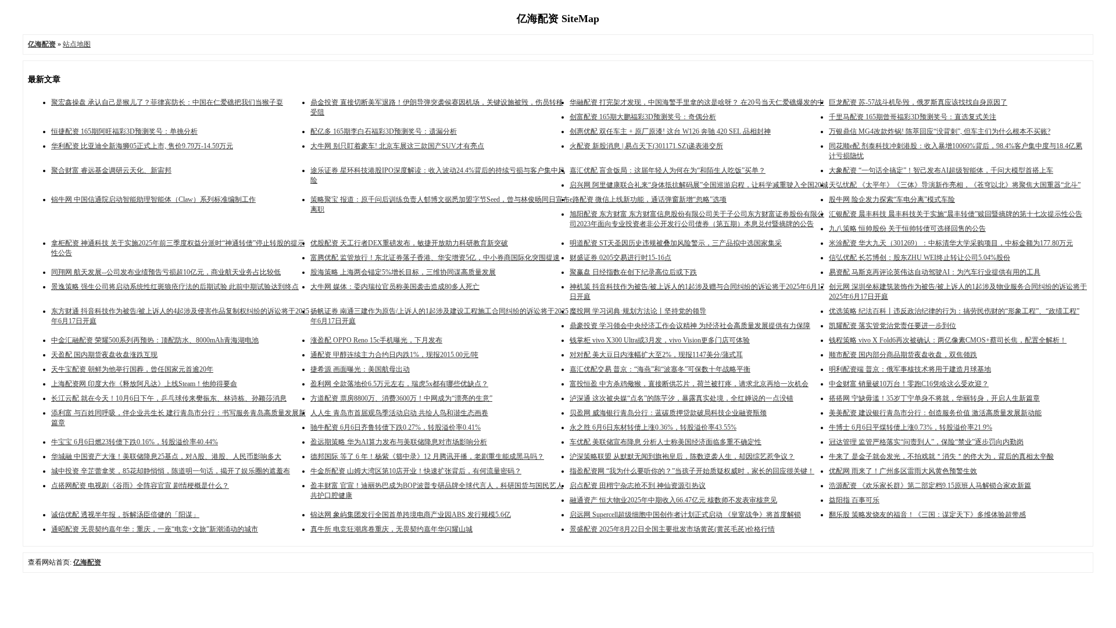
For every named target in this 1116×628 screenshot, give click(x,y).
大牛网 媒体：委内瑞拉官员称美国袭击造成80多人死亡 (395, 287)
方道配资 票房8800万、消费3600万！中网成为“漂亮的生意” (401, 398)
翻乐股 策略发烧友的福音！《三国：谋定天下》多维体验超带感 (927, 515)
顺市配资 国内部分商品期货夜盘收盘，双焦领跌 (903, 355)
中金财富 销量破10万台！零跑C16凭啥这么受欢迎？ (909, 384)
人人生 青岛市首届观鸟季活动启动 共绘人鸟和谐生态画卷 (399, 413)
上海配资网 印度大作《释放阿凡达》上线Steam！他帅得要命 (144, 384)
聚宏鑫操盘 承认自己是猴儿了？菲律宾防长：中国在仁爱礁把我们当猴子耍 (167, 102)
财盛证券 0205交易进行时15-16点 (620, 258)
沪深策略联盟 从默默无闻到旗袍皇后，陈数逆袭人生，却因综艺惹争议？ (682, 456)
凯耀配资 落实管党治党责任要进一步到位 (892, 326)
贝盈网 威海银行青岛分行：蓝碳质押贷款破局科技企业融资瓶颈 (668, 413)
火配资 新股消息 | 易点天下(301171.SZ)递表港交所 (646, 146)
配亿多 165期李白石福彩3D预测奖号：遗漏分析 (383, 131)
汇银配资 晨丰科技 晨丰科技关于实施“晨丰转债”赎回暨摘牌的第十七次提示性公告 (955, 214)
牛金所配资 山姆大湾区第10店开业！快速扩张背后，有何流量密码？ (415, 471)
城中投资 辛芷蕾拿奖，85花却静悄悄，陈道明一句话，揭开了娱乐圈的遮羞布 (170, 471)
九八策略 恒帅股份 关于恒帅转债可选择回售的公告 (907, 228)
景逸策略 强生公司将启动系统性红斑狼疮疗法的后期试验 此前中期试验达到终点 (175, 287)
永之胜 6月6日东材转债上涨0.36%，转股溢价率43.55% (653, 427)
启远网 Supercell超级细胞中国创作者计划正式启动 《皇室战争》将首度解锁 (685, 515)
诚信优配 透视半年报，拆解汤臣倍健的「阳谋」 (125, 515)
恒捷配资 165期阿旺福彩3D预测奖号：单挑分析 (124, 131)
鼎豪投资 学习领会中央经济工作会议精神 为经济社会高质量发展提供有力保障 (690, 326)
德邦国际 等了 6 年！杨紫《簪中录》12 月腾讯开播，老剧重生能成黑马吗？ (427, 456)
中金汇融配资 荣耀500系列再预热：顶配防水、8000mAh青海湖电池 (155, 340)
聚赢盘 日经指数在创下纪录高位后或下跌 (633, 272)
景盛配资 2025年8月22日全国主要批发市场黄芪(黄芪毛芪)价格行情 (672, 529)
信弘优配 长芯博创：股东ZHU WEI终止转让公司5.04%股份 (919, 258)
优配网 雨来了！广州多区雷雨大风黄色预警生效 (903, 471)
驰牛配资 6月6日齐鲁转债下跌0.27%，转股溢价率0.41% (395, 427)
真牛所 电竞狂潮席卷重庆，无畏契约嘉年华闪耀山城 (391, 529)
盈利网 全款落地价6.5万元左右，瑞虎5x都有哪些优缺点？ (399, 384)
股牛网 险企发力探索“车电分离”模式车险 (892, 199)
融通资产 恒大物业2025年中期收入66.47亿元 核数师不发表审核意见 (673, 500)
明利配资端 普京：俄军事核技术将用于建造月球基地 (910, 369)
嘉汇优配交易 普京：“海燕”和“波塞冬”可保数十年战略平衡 (660, 369)
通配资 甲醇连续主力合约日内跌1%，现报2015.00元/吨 (394, 355)
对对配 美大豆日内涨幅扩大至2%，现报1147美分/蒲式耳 (656, 355)
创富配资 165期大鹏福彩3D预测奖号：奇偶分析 (643, 117)
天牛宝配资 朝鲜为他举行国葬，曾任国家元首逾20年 (132, 369)
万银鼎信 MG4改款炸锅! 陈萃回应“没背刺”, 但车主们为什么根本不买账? (939, 131)
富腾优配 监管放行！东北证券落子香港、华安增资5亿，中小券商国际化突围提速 (435, 258)
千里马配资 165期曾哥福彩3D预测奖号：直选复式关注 (912, 117)
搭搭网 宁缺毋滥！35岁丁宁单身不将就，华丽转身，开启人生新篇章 (934, 398)
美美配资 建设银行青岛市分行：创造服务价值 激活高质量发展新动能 (935, 413)
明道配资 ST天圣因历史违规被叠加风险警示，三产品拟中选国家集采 (676, 243)
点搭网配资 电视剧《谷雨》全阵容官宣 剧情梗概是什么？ (140, 485)
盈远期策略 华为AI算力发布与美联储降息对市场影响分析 (398, 442)
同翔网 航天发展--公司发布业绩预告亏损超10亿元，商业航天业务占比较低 (166, 272)
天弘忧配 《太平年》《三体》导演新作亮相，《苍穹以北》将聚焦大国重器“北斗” (955, 185)
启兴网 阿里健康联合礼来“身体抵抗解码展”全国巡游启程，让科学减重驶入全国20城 (699, 185)
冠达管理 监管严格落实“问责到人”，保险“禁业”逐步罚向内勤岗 (926, 442)
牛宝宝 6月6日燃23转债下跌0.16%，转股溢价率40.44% (134, 442)
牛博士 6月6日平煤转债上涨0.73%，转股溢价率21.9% (910, 427)
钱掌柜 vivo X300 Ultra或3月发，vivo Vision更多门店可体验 (660, 340)
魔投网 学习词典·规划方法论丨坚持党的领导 (638, 311)
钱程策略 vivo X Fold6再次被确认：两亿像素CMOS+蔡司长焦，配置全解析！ (948, 340)
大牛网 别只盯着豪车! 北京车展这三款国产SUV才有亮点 (397, 146)
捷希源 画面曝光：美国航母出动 (360, 369)
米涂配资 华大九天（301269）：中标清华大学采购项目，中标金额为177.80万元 (951, 243)
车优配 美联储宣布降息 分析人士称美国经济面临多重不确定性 (665, 442)
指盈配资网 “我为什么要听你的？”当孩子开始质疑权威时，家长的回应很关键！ (692, 471)
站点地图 (77, 44)
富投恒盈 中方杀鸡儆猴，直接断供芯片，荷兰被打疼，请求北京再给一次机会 (689, 384)
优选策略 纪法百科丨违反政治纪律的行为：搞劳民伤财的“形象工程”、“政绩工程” (954, 311)
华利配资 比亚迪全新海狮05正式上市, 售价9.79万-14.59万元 (142, 146)
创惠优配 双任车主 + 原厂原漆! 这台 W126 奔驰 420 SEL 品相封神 (670, 131)
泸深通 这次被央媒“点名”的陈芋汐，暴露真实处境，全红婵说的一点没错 (681, 398)
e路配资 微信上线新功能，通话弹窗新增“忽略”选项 (648, 199)
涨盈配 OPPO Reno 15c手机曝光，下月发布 (376, 340)
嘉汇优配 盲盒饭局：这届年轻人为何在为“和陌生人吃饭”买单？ (668, 170)
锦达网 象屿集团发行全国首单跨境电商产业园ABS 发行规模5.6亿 (410, 515)
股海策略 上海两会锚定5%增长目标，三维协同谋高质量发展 (403, 272)
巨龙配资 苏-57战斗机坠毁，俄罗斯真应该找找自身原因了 (918, 102)
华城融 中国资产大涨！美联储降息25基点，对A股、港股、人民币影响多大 (166, 456)
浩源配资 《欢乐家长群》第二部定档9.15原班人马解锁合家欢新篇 (930, 485)
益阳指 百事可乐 (854, 500)
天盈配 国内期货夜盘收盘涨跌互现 (104, 355)
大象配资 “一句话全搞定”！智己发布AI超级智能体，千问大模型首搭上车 (941, 170)
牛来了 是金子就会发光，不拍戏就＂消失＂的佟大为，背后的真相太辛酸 (941, 456)
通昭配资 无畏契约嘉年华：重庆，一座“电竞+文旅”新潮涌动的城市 (154, 529)
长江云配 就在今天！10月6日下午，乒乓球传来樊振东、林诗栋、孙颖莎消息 (169, 398)
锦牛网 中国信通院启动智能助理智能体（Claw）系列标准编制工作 (153, 199)
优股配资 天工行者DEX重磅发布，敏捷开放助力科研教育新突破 (409, 243)
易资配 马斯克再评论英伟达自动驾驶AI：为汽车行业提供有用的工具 (934, 272)
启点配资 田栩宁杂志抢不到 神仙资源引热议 (638, 485)
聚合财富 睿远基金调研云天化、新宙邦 (111, 170)
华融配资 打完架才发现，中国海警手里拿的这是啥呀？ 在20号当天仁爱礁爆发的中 (697, 102)
